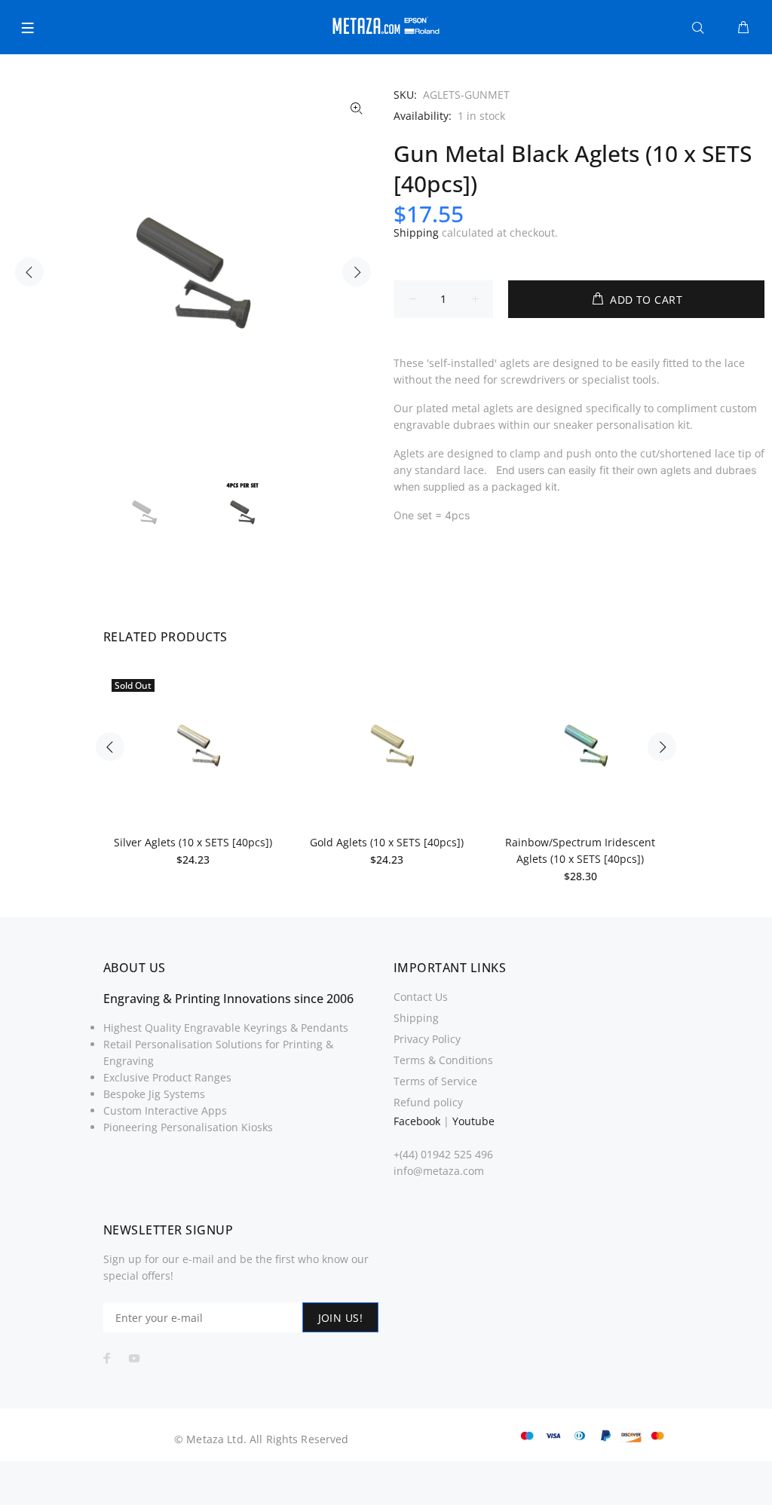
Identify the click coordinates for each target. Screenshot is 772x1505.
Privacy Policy (427, 1039)
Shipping (416, 232)
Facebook (417, 1121)
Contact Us (421, 997)
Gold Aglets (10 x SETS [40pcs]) (387, 842)
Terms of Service (435, 1081)
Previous (29, 272)
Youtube (473, 1121)
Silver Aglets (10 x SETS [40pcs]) (193, 842)
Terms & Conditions (443, 1060)
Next (356, 272)
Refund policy (428, 1102)
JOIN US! (340, 1318)
